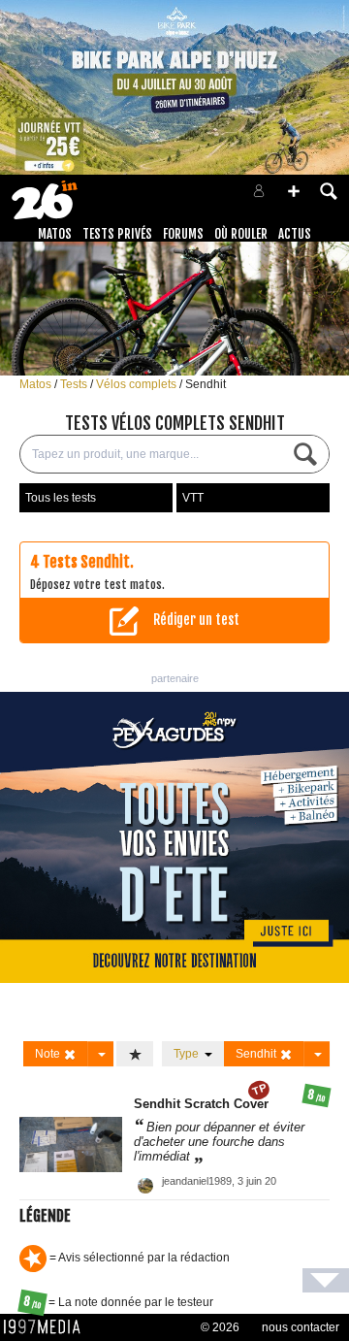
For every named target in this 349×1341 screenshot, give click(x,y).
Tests (75, 384)
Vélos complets (137, 384)
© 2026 (220, 1327)
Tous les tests (60, 498)
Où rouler (241, 234)
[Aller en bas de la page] (325, 1280)
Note (49, 1054)
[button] (293, 191)
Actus (294, 234)
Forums (183, 234)
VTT (193, 498)
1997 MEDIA (47, 1327)
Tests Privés (117, 234)
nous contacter (300, 1327)
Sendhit (205, 384)
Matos (55, 234)
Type (189, 1054)
